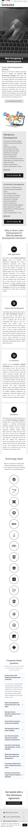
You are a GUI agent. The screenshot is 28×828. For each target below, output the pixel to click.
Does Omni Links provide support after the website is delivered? (13, 775)
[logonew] (7, 4)
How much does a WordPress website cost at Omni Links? (12, 714)
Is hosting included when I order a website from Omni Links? (13, 765)
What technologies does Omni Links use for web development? (12, 756)
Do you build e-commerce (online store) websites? (12, 722)
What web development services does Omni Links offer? (12, 704)
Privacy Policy (10, 826)
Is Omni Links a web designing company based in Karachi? (12, 677)
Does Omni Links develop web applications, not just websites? (12, 747)
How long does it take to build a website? (12, 729)
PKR (5, 0)
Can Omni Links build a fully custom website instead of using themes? (12, 738)
